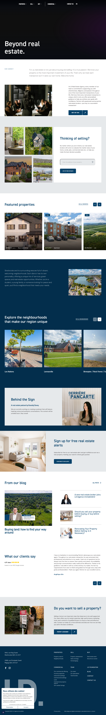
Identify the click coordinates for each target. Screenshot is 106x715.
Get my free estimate (68, 171)
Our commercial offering (61, 671)
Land (55, 680)
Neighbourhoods (58, 658)
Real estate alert (92, 656)
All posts (96, 483)
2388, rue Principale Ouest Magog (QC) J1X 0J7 (13, 662)
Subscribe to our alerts (63, 461)
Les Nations (9, 371)
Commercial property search (60, 682)
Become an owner (92, 658)
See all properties (83, 204)
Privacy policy (57, 711)
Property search (58, 656)
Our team (73, 671)
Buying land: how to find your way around (25, 530)
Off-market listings (59, 685)
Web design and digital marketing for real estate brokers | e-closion (79, 711)
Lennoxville (48, 371)
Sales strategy (75, 658)
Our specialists (75, 673)
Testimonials (74, 675)
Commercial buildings (60, 677)
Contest (90, 676)
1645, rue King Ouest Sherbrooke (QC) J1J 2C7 (13, 654)
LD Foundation (92, 667)
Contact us (70, 4)
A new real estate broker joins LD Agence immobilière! (88, 495)
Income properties (59, 673)
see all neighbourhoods (82, 319)
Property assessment (77, 656)
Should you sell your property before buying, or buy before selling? (87, 513)
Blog (89, 671)
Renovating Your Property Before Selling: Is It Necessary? (86, 530)
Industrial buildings (59, 675)
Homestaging (74, 660)
